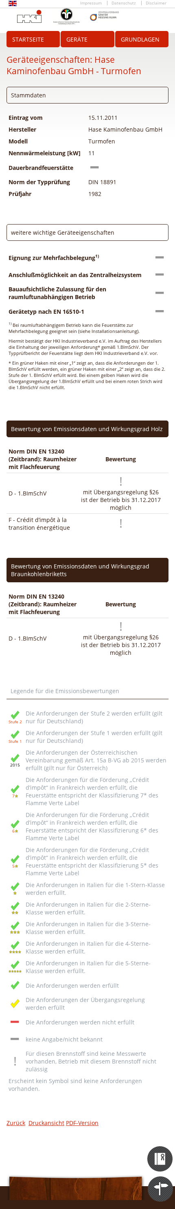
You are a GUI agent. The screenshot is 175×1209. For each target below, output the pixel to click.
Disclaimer (156, 3)
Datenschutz (124, 3)
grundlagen (140, 39)
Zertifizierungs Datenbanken (161, 1151)
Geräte (77, 39)
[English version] (13, 4)
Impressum (91, 3)
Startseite (28, 39)
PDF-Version (82, 1123)
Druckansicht (46, 1123)
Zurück (16, 1123)
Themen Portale (160, 1181)
